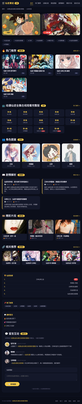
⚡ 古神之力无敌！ (9, 326)
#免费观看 (42, 306)
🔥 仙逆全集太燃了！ (10, 318)
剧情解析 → (76, 140)
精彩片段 (69, 3)
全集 (65, 401)
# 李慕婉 (6, 44)
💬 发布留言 (12, 384)
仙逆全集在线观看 (41, 294)
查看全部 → (76, 51)
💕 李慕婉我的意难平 (10, 322)
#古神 (29, 306)
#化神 (35, 306)
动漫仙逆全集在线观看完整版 (15, 9)
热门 (61, 401)
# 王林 (30, 40)
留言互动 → (76, 247)
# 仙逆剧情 (39, 40)
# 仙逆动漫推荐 (73, 40)
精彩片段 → (76, 175)
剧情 (74, 401)
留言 (78, 401)
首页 (31, 3)
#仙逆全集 (8, 306)
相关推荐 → (76, 216)
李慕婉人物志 (41, 283)
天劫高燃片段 (41, 290)
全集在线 (46, 3)
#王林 (15, 306)
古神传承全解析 (41, 287)
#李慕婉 (22, 306)
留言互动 (77, 3)
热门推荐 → (76, 105)
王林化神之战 (40, 279)
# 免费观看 (61, 40)
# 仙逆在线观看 (19, 40)
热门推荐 (38, 3)
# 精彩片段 (50, 40)
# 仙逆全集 (7, 40)
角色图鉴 (53, 3)
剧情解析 (61, 3)
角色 (70, 401)
